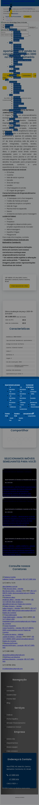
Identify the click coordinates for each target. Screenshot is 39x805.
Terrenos (33, 404)
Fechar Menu (33, 413)
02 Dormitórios (12, 393)
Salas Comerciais (33, 390)
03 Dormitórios (12, 397)
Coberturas (13, 407)
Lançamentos (28, 413)
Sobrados (22, 402)
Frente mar (11, 419)
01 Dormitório (12, 388)
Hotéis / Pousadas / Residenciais (33, 398)
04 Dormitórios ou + (12, 402)
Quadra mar (20, 419)
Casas (17, 385)
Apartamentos (10, 385)
